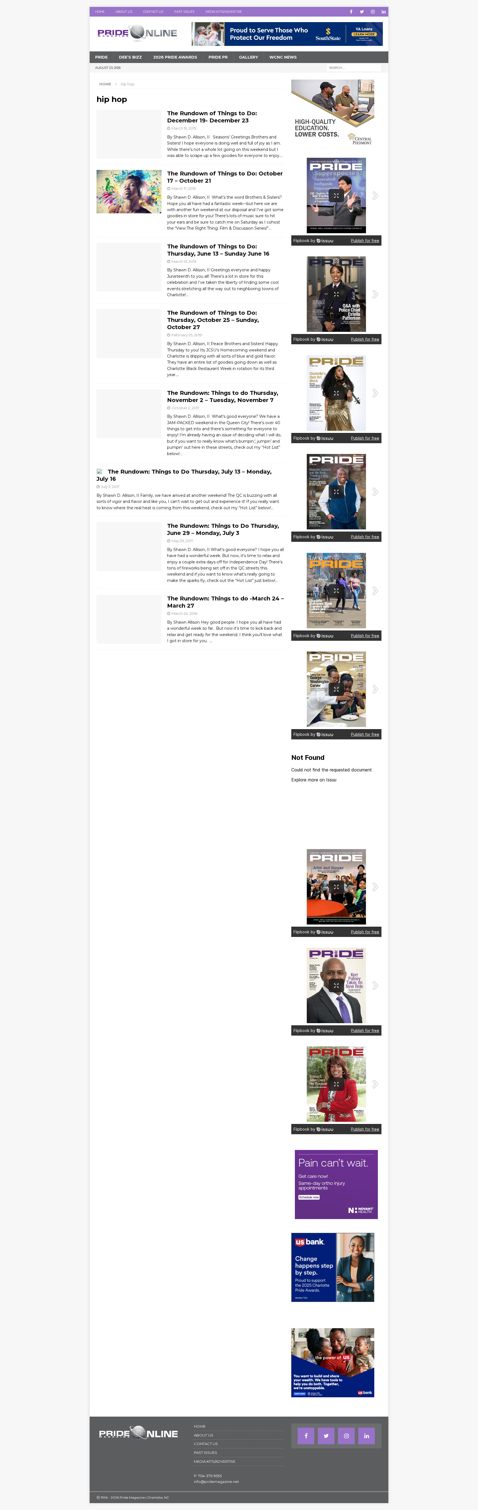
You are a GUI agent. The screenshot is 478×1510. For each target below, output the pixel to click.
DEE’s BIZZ (130, 57)
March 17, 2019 (184, 188)
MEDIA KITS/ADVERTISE (224, 12)
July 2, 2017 (110, 486)
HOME (100, 12)
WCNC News (283, 57)
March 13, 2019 (184, 261)
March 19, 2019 (184, 128)
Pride (101, 57)
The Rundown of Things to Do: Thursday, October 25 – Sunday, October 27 (213, 319)
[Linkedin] (383, 12)
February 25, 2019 (187, 335)
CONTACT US (153, 12)
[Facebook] (351, 12)
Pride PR (218, 57)
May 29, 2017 (182, 541)
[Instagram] (373, 12)
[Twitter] (362, 12)
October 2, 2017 (185, 408)
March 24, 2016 (184, 613)
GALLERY (248, 57)
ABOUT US (124, 12)
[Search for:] (353, 67)
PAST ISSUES (184, 12)
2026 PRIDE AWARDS (175, 57)
